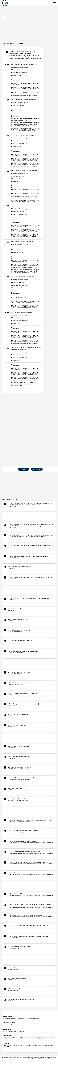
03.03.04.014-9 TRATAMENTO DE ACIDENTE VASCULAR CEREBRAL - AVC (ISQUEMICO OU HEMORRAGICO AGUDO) (23, 384)
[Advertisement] (29, 31)
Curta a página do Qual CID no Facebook (12, 43)
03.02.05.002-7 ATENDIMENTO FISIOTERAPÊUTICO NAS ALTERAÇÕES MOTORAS (25, 84)
